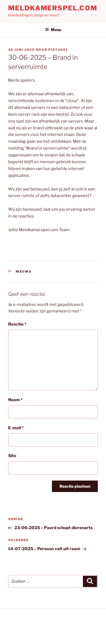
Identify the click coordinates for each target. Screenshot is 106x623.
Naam (15, 399)
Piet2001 (58, 50)
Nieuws (24, 271)
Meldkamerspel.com (52, 8)
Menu (56, 29)
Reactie (17, 324)
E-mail (16, 427)
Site (12, 455)
